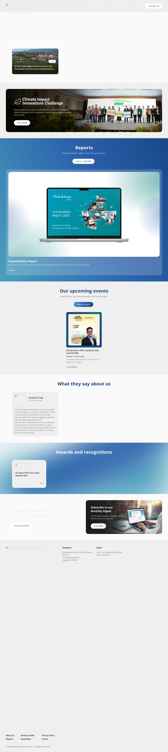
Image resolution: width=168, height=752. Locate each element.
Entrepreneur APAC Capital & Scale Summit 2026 (82, 351)
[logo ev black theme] (20, 5)
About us (10, 735)
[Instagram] (148, 746)
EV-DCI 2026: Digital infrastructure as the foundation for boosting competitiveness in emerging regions (35, 67)
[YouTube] (161, 746)
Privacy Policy (48, 735)
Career (45, 739)
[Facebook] (157, 746)
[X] (153, 746)
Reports (9, 739)
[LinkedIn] (144, 746)
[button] (140, 6)
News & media (27, 735)
